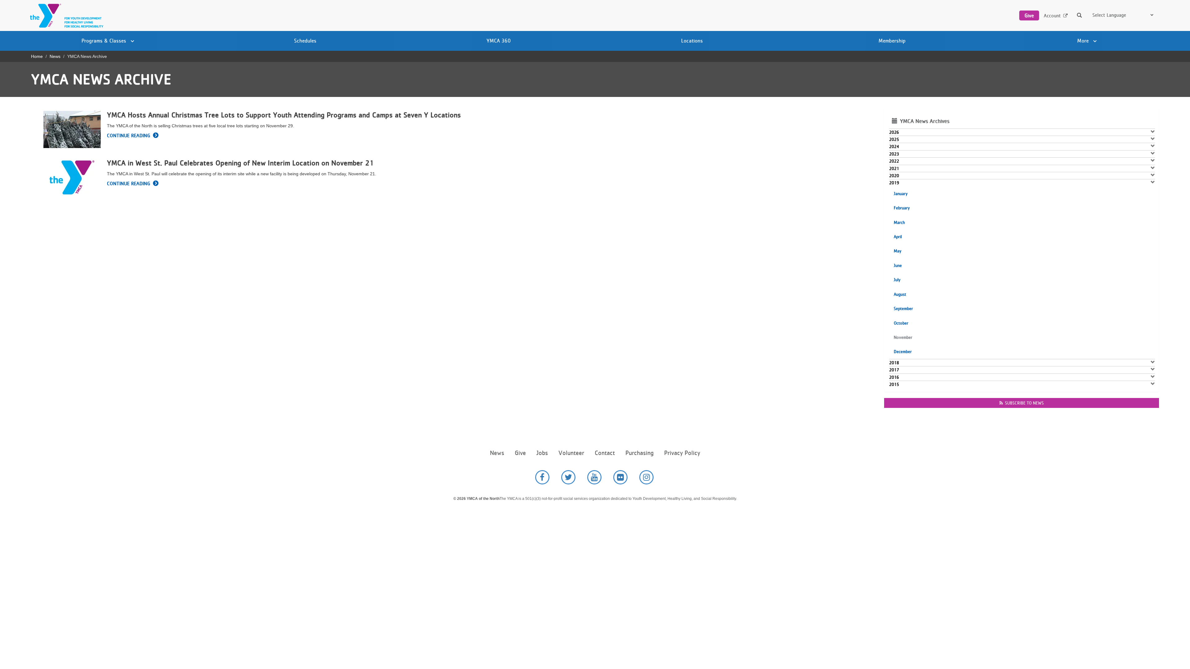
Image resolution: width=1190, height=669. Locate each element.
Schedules (305, 40)
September (903, 308)
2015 (894, 384)
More (1083, 40)
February (902, 207)
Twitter (568, 477)
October (901, 323)
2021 (894, 168)
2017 (894, 369)
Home (37, 56)
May (897, 250)
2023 (894, 153)
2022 (894, 161)
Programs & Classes (105, 40)
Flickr (620, 477)
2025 (894, 139)
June (898, 265)
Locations (692, 40)
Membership (892, 40)
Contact (605, 453)
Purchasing (639, 453)
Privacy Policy (682, 453)
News (55, 56)
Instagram (646, 477)
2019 (894, 182)
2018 (894, 362)
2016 (894, 377)
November (903, 337)
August (900, 294)
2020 (894, 175)
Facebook (542, 477)
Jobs (542, 453)
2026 (894, 132)
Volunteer (571, 453)
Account (1052, 16)
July (897, 279)
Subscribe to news (1024, 402)
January (901, 193)
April (898, 236)
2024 (894, 146)
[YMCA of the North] (65, 16)
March (899, 222)
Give (1029, 15)
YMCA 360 (499, 40)
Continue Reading (128, 135)
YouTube (594, 477)
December (903, 351)
